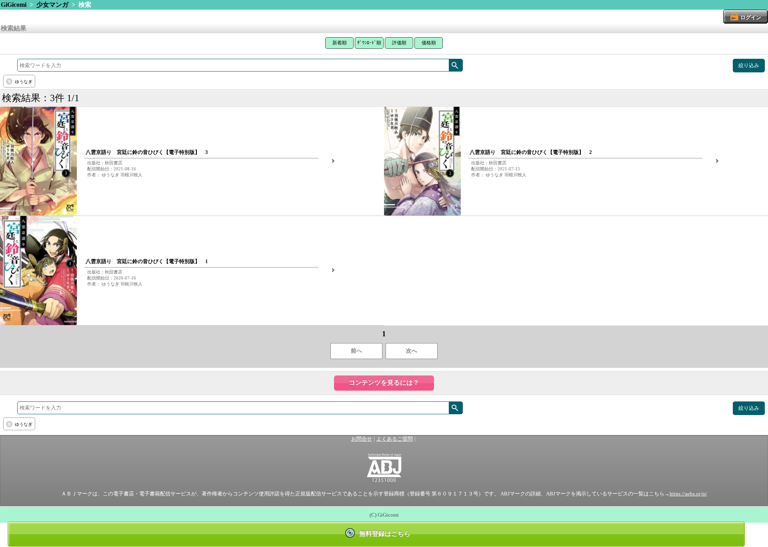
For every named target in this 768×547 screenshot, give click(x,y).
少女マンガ (52, 4)
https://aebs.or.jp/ (688, 494)
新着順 (339, 43)
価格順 (429, 43)
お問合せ (361, 439)
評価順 (399, 43)
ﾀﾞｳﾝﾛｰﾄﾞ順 (369, 43)
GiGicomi (13, 4)
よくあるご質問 (394, 439)
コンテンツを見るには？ (384, 382)
